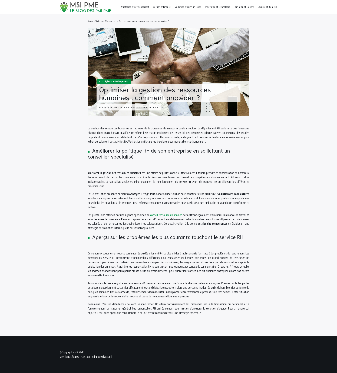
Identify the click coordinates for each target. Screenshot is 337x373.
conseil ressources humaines (166, 215)
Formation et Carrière (244, 7)
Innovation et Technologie (217, 7)
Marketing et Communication (188, 7)
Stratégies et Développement (135, 7)
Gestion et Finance (162, 7)
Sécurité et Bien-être (267, 7)
